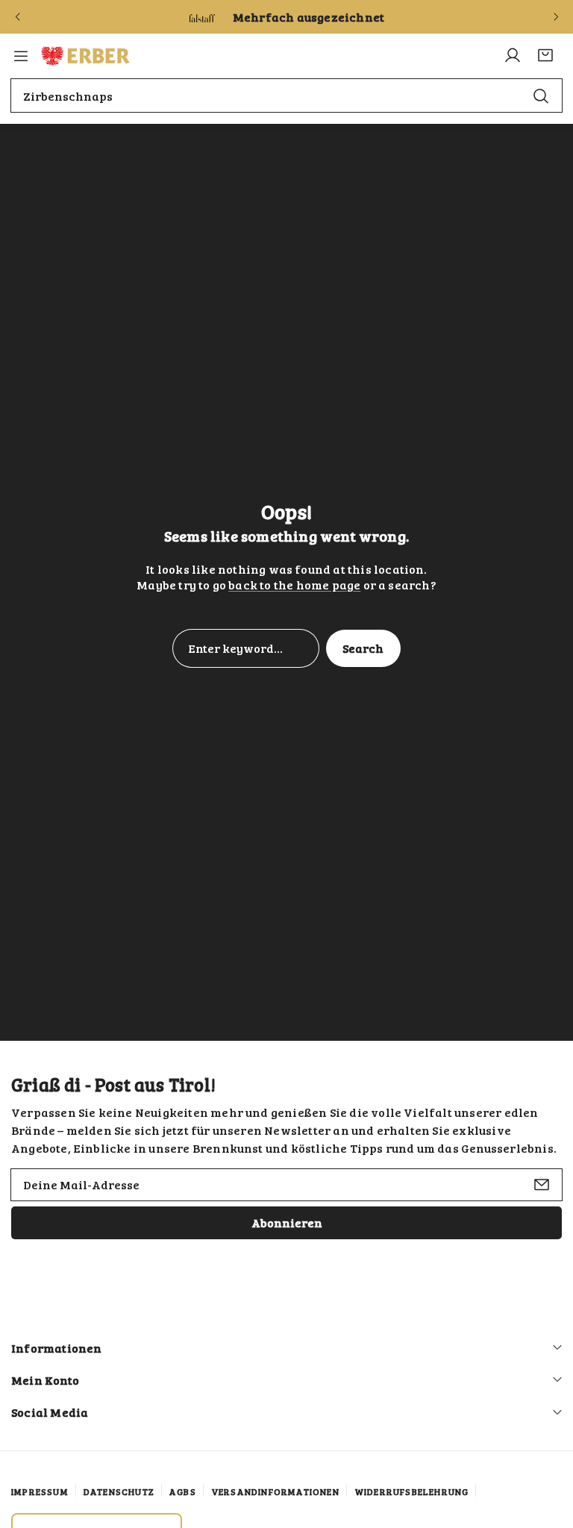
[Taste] (17, 17)
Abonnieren (286, 1222)
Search (362, 648)
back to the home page (294, 584)
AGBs (182, 1491)
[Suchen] (541, 95)
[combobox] (286, 95)
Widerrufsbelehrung (411, 1491)
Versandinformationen (275, 1491)
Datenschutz (119, 1491)
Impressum (40, 1491)
